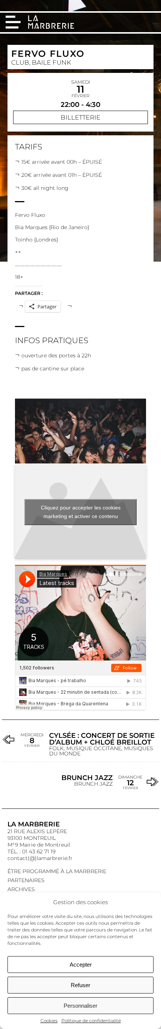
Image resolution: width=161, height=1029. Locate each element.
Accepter (81, 964)
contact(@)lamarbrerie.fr (40, 858)
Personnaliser (80, 1005)
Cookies (49, 1020)
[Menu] (13, 22)
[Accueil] (52, 23)
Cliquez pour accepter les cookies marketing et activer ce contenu (81, 512)
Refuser (80, 985)
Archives (21, 889)
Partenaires (26, 880)
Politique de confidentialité (91, 1020)
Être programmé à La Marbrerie (56, 871)
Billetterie (80, 117)
